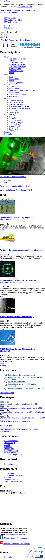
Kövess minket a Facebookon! (15, 538)
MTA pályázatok (10, 22)
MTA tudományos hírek (13, 20)
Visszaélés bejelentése (13, 455)
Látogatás (8, 447)
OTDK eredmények (16, 102)
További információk (24, 7)
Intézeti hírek (14, 79)
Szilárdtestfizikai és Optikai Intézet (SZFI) (16, 190)
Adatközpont (9, 473)
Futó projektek (14, 96)
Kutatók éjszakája (15, 126)
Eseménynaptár (6, 426)
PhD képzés (13, 110)
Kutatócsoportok (15, 87)
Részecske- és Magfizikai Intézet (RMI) (15, 186)
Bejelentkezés (9, 464)
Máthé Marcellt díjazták (17, 382)
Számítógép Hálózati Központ (15, 475)
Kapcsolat (8, 134)
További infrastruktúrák (13, 481)
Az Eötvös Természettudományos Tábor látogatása (21, 250)
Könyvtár (7, 477)
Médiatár (12, 116)
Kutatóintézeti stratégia (17, 65)
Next (6, 182)
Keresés (3, 32)
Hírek (11, 77)
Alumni (11, 73)
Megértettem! (5, 1)
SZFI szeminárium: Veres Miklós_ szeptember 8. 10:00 (21, 408)
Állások (12, 81)
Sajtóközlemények (16, 122)
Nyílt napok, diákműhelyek (19, 106)
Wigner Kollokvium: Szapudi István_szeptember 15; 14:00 (22, 418)
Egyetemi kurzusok (16, 100)
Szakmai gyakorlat (16, 104)
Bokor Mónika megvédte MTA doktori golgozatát (22, 385)
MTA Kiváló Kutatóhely (9, 12)
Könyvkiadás (14, 128)
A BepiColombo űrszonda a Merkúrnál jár (17, 317)
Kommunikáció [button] (10, 114)
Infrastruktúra (14, 89)
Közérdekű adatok (16, 71)
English (7, 26)
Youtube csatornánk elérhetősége (16, 544)
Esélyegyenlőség (11, 451)
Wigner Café (13, 130)
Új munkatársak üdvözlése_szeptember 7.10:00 (18, 404)
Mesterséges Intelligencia (19, 94)
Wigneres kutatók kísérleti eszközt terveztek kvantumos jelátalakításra (18, 281)
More (2, 230)
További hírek (5, 365)
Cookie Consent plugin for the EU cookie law (17, 10)
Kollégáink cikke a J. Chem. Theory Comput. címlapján (25, 378)
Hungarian (8, 28)
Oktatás (7, 98)
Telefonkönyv (9, 443)
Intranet (7, 132)
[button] (1, 14)
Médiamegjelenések (16, 83)
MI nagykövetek (10, 453)
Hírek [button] (6, 75)
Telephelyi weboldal (12, 479)
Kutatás (7, 85)
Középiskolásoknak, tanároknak (21, 108)
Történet (12, 61)
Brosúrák (12, 118)
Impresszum (9, 449)
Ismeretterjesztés (15, 124)
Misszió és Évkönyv (16, 63)
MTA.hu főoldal (10, 18)
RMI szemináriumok (7, 429)
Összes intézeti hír (7, 393)
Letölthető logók (15, 120)
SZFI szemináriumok (24, 429)
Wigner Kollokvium (16, 112)
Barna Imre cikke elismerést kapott (21, 375)
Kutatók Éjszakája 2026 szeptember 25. (15, 422)
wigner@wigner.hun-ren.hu (16, 534)
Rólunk (7, 57)
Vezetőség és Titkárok (17, 59)
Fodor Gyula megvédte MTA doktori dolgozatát (26, 388)
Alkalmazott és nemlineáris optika (13, 177)
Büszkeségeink (15, 69)
